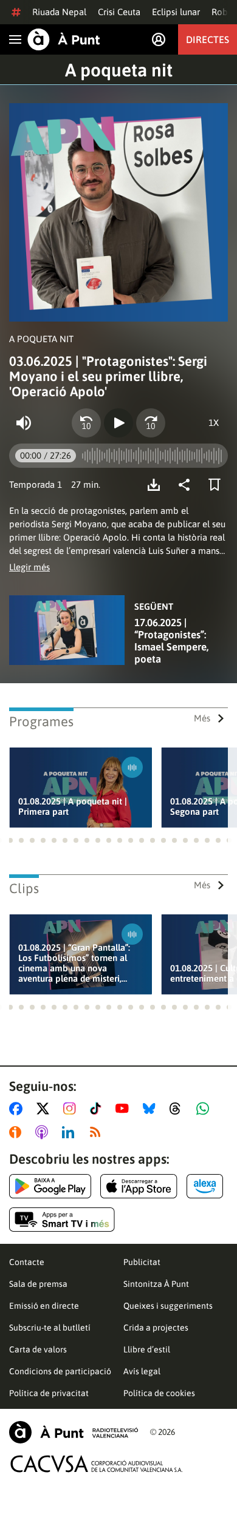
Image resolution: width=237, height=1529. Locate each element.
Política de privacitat (49, 1393)
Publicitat (141, 1262)
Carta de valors (38, 1349)
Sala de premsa (38, 1284)
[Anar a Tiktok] (98, 1108)
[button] (10, 840)
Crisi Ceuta (119, 12)
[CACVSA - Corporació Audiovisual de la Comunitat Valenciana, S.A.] (96, 1464)
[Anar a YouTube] (124, 1108)
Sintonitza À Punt (156, 1284)
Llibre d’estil (146, 1349)
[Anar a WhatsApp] (205, 1108)
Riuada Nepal (59, 12)
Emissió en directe (44, 1306)
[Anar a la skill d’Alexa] (205, 1186)
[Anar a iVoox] (17, 1132)
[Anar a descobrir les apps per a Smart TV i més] (62, 1219)
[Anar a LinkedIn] (70, 1132)
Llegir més (29, 567)
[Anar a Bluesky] (151, 1108)
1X (213, 422)
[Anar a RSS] (98, 1132)
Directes (207, 39)
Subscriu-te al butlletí (50, 1327)
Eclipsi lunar (176, 12)
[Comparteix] (187, 485)
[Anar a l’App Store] (138, 1186)
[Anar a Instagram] (72, 1108)
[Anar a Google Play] (50, 1186)
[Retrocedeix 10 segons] (86, 422)
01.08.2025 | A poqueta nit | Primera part (72, 806)
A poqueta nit (119, 69)
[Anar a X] (45, 1108)
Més (202, 718)
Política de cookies (159, 1393)
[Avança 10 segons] (150, 422)
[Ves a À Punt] (63, 39)
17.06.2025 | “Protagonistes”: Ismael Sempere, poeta (171, 640)
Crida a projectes (155, 1327)
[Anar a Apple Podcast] (44, 1132)
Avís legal (141, 1371)
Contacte (26, 1262)
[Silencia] (23, 422)
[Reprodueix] (118, 422)
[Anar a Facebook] (18, 1108)
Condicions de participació (60, 1371)
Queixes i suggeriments (168, 1306)
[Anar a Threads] (178, 1108)
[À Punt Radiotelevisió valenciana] (73, 1432)
